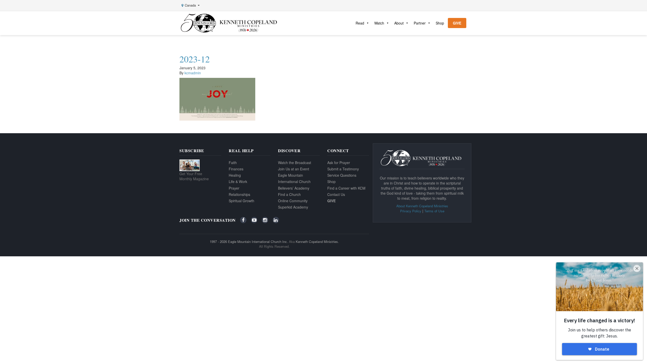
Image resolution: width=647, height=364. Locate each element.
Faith (233, 162)
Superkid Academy (293, 207)
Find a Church (289, 194)
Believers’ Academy (293, 188)
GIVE (457, 23)
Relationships (239, 194)
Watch (379, 23)
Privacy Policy (410, 211)
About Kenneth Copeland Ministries (422, 205)
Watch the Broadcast (294, 162)
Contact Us (336, 194)
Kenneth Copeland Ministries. (317, 241)
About (399, 23)
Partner (420, 23)
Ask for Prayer (338, 162)
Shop (440, 23)
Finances (236, 168)
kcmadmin (192, 72)
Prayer (234, 188)
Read (360, 23)
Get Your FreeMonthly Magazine (194, 176)
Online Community (293, 200)
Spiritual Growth (241, 200)
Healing (235, 175)
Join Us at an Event (293, 168)
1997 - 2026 (218, 241)
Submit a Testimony (343, 168)
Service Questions (341, 175)
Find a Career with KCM (346, 188)
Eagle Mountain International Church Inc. (258, 241)
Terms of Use (434, 211)
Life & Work (238, 181)
